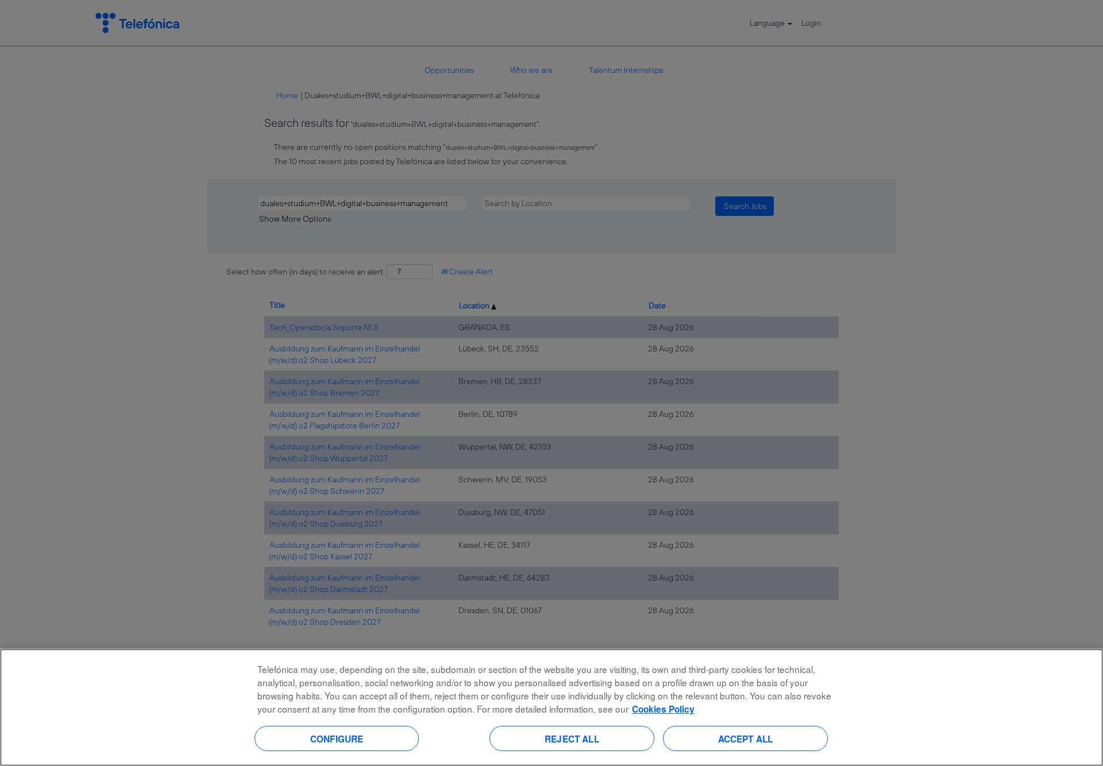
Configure (336, 738)
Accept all (745, 738)
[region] (551, 707)
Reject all (572, 738)
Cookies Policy (663, 709)
